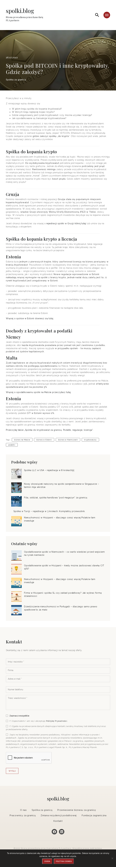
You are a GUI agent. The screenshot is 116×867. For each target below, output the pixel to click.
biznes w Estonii (44, 440)
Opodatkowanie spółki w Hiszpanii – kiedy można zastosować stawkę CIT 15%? (64, 567)
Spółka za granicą (16, 79)
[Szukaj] (97, 15)
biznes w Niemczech (68, 440)
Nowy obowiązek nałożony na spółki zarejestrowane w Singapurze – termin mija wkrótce (61, 485)
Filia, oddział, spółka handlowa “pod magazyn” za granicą (55, 497)
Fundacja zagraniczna (94, 815)
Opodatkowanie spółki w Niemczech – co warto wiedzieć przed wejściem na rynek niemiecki (64, 553)
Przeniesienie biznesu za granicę (76, 810)
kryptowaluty (90, 440)
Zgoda (47, 861)
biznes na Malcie (22, 440)
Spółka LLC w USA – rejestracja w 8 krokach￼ (49, 470)
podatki (11, 445)
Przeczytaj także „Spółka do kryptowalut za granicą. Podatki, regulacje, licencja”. (49, 430)
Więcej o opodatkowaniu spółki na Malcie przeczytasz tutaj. (38, 392)
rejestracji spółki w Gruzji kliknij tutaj (66, 223)
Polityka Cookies (64, 861)
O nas (23, 810)
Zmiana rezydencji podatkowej (59, 815)
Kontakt (58, 821)
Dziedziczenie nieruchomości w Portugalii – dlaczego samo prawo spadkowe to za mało (60, 608)
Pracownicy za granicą (23, 815)
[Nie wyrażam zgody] (112, 858)
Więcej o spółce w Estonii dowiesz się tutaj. (30, 318)
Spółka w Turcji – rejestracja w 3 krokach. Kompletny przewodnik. (49, 511)
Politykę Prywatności (56, 721)
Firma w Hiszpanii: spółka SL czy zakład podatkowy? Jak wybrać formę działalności (63, 594)
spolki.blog (24, 15)
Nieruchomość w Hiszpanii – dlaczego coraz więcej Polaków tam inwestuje (59, 519)
